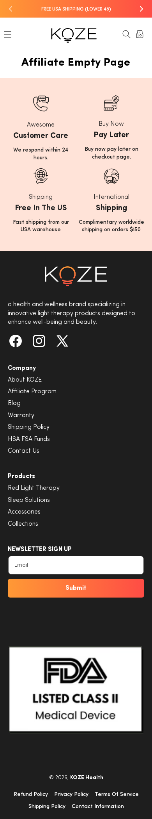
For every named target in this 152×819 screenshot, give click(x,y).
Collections (23, 524)
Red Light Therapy (34, 488)
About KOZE (25, 380)
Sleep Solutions (29, 500)
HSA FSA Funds (29, 439)
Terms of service (117, 795)
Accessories (24, 512)
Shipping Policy (28, 427)
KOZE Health (86, 778)
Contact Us (23, 451)
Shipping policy (46, 807)
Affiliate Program (32, 392)
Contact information (98, 807)
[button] (7, 34)
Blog (14, 403)
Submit (76, 588)
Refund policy (31, 795)
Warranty (21, 415)
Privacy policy (71, 795)
